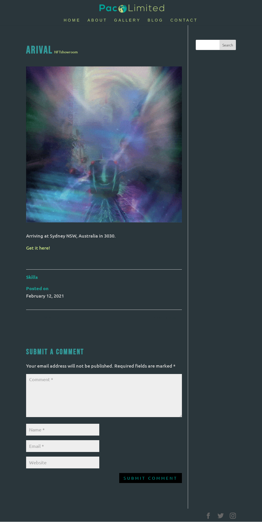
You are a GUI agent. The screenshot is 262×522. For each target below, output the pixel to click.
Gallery (127, 20)
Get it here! (38, 248)
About (97, 20)
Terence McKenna (42, 317)
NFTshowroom (66, 52)
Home (72, 20)
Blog (155, 20)
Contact (184, 20)
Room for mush (167, 317)
